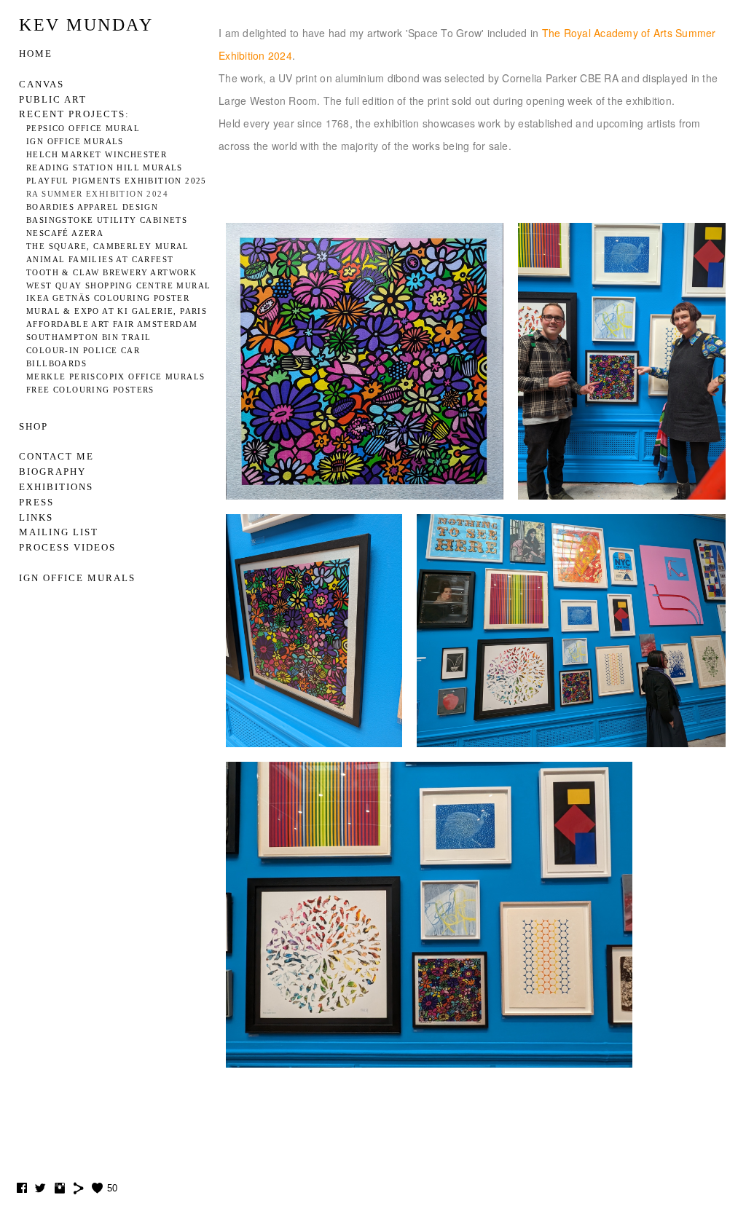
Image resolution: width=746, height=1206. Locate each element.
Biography (52, 471)
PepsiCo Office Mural (83, 129)
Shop (33, 426)
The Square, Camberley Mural (107, 247)
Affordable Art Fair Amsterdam (112, 324)
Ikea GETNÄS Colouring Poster (107, 298)
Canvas (41, 84)
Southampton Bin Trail (88, 338)
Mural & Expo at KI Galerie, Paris (116, 311)
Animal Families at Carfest (99, 260)
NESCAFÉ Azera (64, 233)
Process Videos (67, 547)
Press (36, 502)
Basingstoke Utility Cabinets (106, 220)
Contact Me (56, 456)
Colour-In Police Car (83, 351)
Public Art (53, 99)
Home (35, 53)
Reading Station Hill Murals (104, 168)
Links (36, 517)
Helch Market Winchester (96, 155)
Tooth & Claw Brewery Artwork (111, 273)
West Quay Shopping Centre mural (118, 286)
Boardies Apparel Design (92, 207)
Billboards (56, 364)
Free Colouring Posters (90, 390)
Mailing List (58, 532)
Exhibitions (56, 486)
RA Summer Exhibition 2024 (97, 194)
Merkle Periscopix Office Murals (115, 377)
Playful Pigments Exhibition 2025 (116, 181)
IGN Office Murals (75, 142)
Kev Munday (86, 24)
